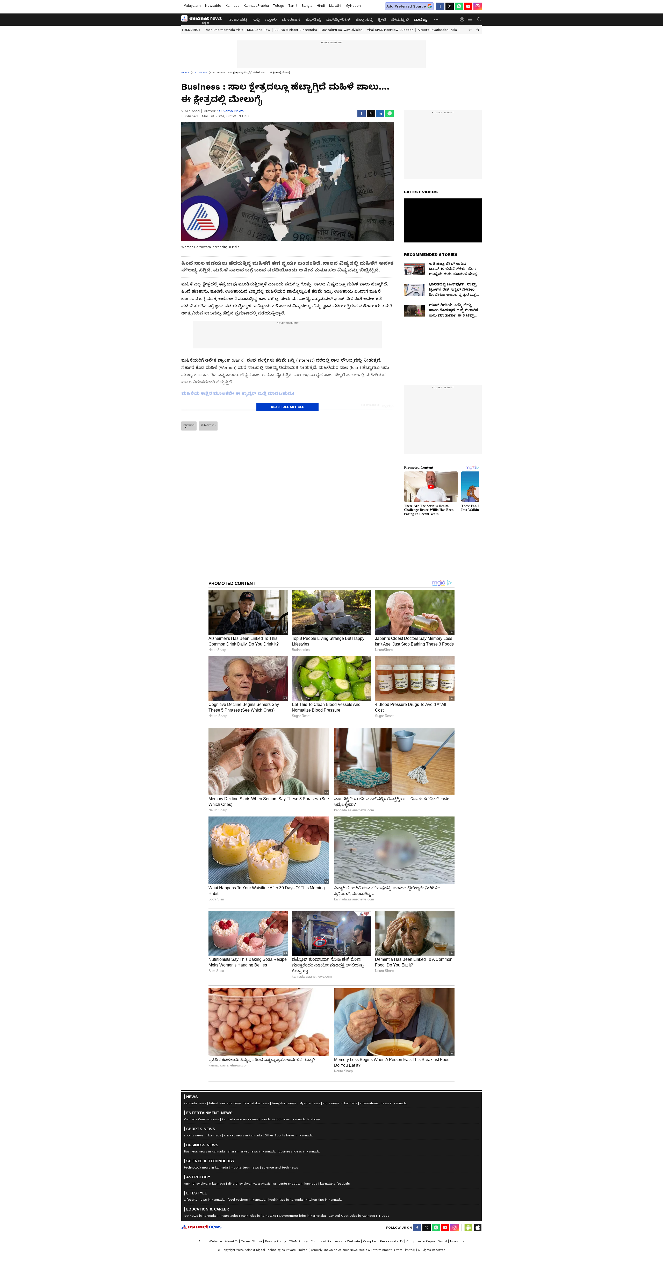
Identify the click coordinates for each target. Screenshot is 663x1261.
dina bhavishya (239, 1183)
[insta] (477, 6)
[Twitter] (449, 6)
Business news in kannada (204, 1151)
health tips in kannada (285, 1199)
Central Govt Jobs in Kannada (352, 1215)
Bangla (306, 6)
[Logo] (203, 19)
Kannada (232, 6)
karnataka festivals (335, 1183)
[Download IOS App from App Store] (477, 1227)
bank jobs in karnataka (258, 1215)
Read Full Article (287, 407)
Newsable (213, 6)
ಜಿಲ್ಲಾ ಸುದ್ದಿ (364, 19)
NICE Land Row (258, 30)
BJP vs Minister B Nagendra (296, 30)
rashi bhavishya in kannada (204, 1183)
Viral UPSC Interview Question (390, 30)
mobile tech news (245, 1167)
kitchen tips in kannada (324, 1199)
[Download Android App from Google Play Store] (468, 1227)
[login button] (463, 19)
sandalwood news (275, 1119)
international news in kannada (383, 1103)
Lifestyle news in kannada (204, 1199)
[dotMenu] (436, 19)
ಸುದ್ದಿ (256, 19)
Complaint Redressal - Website (335, 1241)
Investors (457, 1241)
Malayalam (192, 6)
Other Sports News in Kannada (289, 1135)
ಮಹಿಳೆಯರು (208, 425)
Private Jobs (228, 1215)
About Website (210, 1241)
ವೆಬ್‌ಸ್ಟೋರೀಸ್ (338, 19)
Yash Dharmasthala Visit (224, 30)
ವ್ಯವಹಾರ (188, 425)
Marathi (335, 6)
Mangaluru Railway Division (342, 30)
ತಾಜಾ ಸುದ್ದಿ (238, 19)
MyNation (353, 6)
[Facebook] (440, 6)
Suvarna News (231, 111)
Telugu (278, 6)
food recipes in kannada (246, 1199)
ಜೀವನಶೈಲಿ (400, 19)
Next (478, 30)
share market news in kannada (252, 1151)
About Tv (231, 1241)
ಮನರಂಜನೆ (291, 19)
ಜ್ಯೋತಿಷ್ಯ (313, 19)
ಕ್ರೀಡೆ (382, 19)
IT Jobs (383, 1215)
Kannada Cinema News (201, 1119)
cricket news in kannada (243, 1135)
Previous (470, 30)
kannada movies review (240, 1119)
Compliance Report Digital (426, 1241)
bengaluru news (284, 1103)
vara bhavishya (264, 1183)
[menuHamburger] (470, 19)
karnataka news (256, 1103)
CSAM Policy (298, 1241)
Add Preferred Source (406, 6)
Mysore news (309, 1103)
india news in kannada (340, 1103)
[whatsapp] (459, 6)
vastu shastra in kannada (298, 1183)
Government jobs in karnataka (302, 1215)
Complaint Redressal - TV (383, 1241)
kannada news (195, 1103)
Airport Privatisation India (437, 30)
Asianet (201, 1227)
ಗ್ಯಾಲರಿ (271, 19)
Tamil (292, 6)
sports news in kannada (202, 1135)
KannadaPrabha (256, 6)
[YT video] (468, 6)
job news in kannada (200, 1215)
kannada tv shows (307, 1119)
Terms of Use (251, 1241)
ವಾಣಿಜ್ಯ (420, 19)
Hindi (320, 6)
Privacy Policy (275, 1241)
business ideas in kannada (299, 1151)
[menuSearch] (479, 19)
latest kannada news (225, 1103)
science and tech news (280, 1167)
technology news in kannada (206, 1167)
